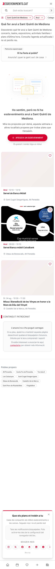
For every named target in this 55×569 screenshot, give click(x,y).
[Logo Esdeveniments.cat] (15, 4)
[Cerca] (51, 10)
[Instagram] (8, 547)
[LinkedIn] (36, 547)
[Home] (7, 565)
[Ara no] (49, 514)
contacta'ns (15, 345)
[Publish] (37, 565)
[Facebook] (22, 547)
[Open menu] (51, 3)
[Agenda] (17, 565)
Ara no (27, 552)
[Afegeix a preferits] (50, 155)
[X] (15, 547)
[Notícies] (47, 565)
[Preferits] (27, 565)
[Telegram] (43, 547)
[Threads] (29, 547)
